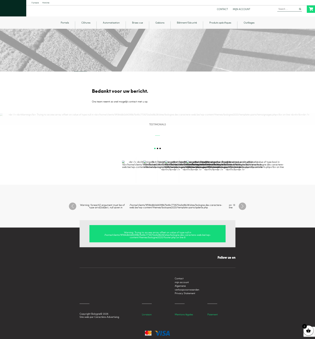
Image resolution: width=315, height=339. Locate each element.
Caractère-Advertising (106, 316)
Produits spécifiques (220, 22)
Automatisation (111, 22)
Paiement (212, 314)
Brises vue (137, 22)
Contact (222, 9)
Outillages (249, 22)
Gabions (159, 22)
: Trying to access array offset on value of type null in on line (157, 235)
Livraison (147, 314)
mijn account (241, 9)
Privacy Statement (185, 293)
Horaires (45, 3)
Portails (65, 22)
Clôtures (85, 22)
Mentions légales (184, 314)
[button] (155, 148)
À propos (35, 3)
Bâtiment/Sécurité (187, 22)
